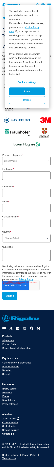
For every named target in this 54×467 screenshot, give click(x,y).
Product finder (9, 344)
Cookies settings (27, 82)
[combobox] (26, 161)
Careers (6, 433)
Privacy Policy (26, 279)
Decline (27, 100)
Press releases (10, 404)
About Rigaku (9, 418)
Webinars (7, 392)
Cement (6, 374)
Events (5, 396)
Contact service (10, 422)
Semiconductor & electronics (16, 362)
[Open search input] (37, 4)
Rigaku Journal (9, 388)
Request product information (16, 348)
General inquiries (10, 430)
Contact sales (9, 426)
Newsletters (8, 400)
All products (8, 340)
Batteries (7, 370)
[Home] (3, 18)
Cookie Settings (10, 455)
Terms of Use (9, 458)
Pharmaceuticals (10, 366)
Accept (27, 91)
